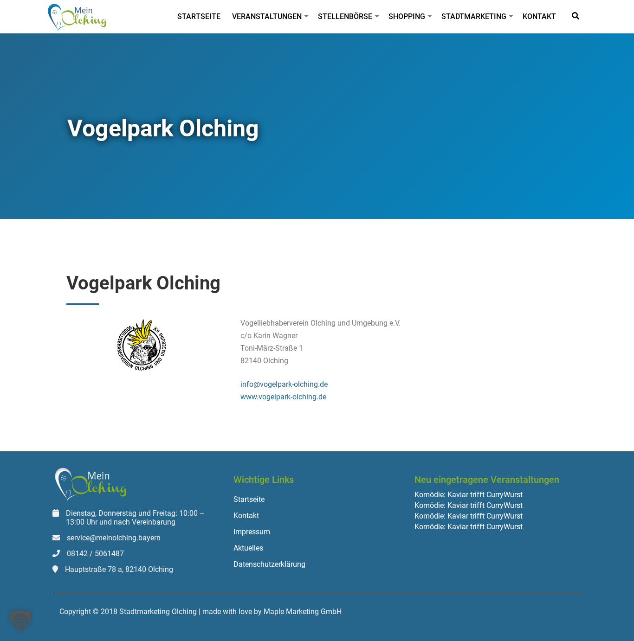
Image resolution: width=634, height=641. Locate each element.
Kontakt (539, 16)
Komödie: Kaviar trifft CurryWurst (468, 495)
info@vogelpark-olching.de (284, 384)
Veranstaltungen (267, 16)
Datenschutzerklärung (269, 564)
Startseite (198, 16)
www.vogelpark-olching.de (283, 396)
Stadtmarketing (473, 16)
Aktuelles (248, 548)
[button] (20, 620)
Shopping (406, 16)
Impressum (251, 531)
